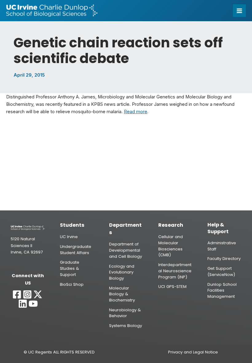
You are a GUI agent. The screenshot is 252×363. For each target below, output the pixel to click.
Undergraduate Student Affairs (75, 250)
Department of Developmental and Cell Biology (125, 250)
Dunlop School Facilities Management (222, 290)
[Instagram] (27, 294)
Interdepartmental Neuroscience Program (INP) (174, 271)
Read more (135, 111)
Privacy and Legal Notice (193, 352)
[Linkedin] (22, 303)
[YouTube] (33, 303)
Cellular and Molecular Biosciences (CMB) (170, 246)
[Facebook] (17, 294)
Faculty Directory (224, 258)
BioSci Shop (72, 284)
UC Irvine (69, 237)
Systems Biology (125, 326)
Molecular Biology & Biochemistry (122, 294)
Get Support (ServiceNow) (221, 271)
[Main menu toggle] (239, 10)
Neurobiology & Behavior (125, 313)
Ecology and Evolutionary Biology (121, 272)
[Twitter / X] (37, 294)
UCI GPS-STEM (172, 286)
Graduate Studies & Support (69, 268)
